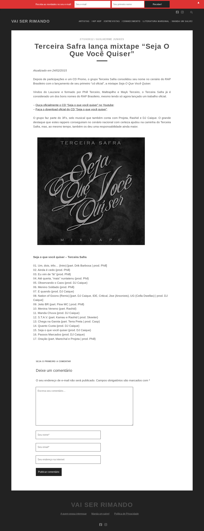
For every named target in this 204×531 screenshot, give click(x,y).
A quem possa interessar (73, 513)
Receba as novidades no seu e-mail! (53, 4)
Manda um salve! (182, 21)
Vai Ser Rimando (30, 21)
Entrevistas (112, 21)
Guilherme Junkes (110, 39)
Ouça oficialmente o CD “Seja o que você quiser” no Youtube (74, 105)
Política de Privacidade (126, 513)
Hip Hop (97, 21)
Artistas (84, 21)
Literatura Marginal (156, 21)
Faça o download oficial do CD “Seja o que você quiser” (71, 109)
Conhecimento (131, 21)
